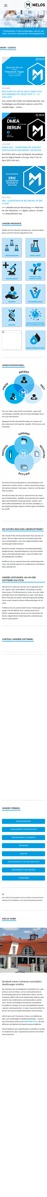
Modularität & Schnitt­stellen (23, 829)
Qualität (23, 854)
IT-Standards (23, 878)
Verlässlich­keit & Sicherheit (23, 838)
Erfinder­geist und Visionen (23, 870)
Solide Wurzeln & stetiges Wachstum (23, 862)
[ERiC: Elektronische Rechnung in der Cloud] (23, 180)
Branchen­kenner (23, 821)
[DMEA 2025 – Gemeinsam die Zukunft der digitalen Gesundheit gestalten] (23, 127)
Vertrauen (23, 846)
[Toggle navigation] (5, 5)
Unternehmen (23, 929)
